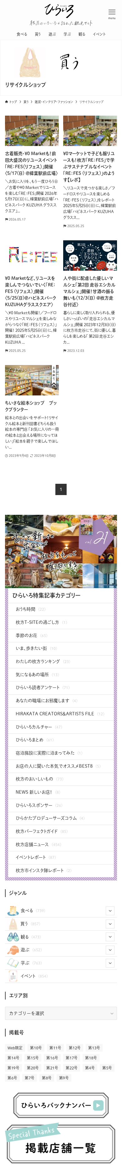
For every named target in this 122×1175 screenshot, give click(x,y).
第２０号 (33, 1068)
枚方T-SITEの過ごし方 (41, 622)
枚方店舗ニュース (38, 844)
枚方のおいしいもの (40, 779)
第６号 (12, 1078)
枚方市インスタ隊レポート (44, 870)
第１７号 (72, 1058)
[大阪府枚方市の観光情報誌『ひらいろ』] (59, 9)
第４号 (90, 1068)
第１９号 (13, 1068)
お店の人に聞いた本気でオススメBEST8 (58, 766)
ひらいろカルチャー (39, 727)
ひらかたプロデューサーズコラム (50, 818)
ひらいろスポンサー (39, 805)
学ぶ (31, 963)
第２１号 (52, 1068)
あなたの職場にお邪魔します (47, 700)
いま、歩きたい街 (36, 648)
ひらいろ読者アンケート (43, 687)
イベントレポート (36, 857)
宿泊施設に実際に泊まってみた (49, 753)
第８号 (47, 1078)
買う (30, 924)
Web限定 (15, 1048)
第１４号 (13, 1058)
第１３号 (94, 1048)
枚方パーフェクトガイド (42, 831)
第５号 (107, 1068)
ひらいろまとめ (35, 740)
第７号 (29, 1078)
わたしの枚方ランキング (43, 661)
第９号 (64, 1078)
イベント (34, 976)
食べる (33, 910)
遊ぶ (31, 950)
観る (31, 937)
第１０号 (36, 1048)
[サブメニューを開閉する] (110, 910)
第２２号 (72, 1068)
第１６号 (52, 1058)
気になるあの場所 (37, 674)
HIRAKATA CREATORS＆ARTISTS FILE (60, 714)
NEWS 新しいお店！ (38, 792)
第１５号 (33, 1058)
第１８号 (91, 1058)
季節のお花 (32, 635)
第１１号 (55, 1048)
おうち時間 (31, 609)
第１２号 (75, 1048)
